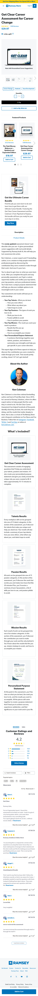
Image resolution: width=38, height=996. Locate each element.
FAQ (26, 971)
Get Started (5, 968)
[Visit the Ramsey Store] (16, 6)
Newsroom (33, 968)
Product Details (19, 238)
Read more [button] (17, 821)
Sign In (30, 6)
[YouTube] (22, 977)
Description (19, 232)
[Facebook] (11, 977)
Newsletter (25, 968)
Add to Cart (9, 159)
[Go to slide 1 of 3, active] (15, 164)
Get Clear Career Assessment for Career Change (26, 148)
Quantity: (19, 93)
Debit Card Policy (10, 984)
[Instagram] (27, 977)
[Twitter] (16, 977)
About (22, 971)
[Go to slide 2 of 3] (18, 164)
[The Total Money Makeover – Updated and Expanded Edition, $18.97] (9, 130)
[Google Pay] (19, 102)
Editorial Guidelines (23, 987)
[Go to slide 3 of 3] (21, 164)
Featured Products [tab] (19, 118)
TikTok (3, 422)
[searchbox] (12, 773)
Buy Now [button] (10, 223)
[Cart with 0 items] (35, 6)
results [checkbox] (6, 781)
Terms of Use (28, 984)
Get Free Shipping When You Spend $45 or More (19, 1)
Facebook (30, 420)
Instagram (22, 420)
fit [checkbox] (16, 781)
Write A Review (19, 763)
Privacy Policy (20, 984)
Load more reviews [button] (19, 943)
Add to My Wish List (20, 108)
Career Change (8, 88)
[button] (19, 185)
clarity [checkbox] (12, 781)
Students (17, 88)
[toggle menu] (3, 6)
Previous (3, 78)
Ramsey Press (15, 971)
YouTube (14, 422)
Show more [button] (7, 785)
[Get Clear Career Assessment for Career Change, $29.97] (27, 130)
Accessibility (13, 987)
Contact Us (18, 968)
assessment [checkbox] (23, 781)
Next (35, 78)
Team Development (28, 88)
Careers (11, 968)
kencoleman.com (7, 425)
